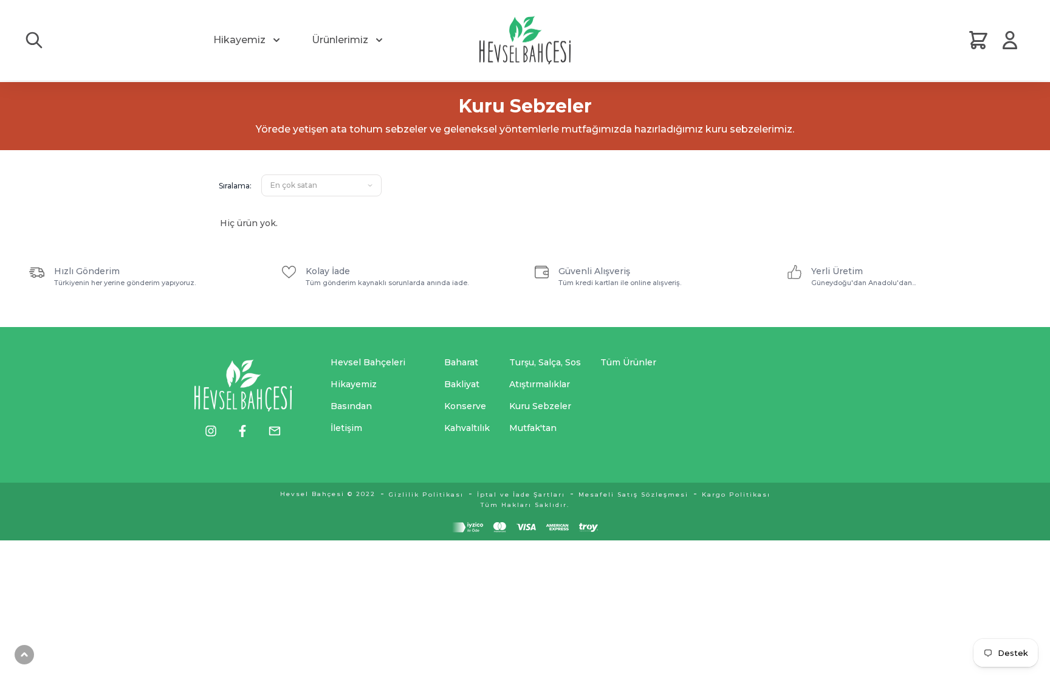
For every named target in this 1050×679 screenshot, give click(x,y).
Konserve (465, 406)
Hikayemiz (239, 40)
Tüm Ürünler (628, 362)
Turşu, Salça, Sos (545, 362)
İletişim (346, 427)
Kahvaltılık (467, 427)
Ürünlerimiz (340, 40)
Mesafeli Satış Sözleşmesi (633, 494)
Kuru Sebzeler (540, 406)
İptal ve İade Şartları (521, 494)
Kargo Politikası (736, 494)
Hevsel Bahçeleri (368, 362)
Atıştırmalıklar (539, 384)
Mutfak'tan (533, 427)
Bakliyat (461, 384)
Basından (351, 406)
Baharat (461, 362)
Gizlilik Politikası (426, 494)
